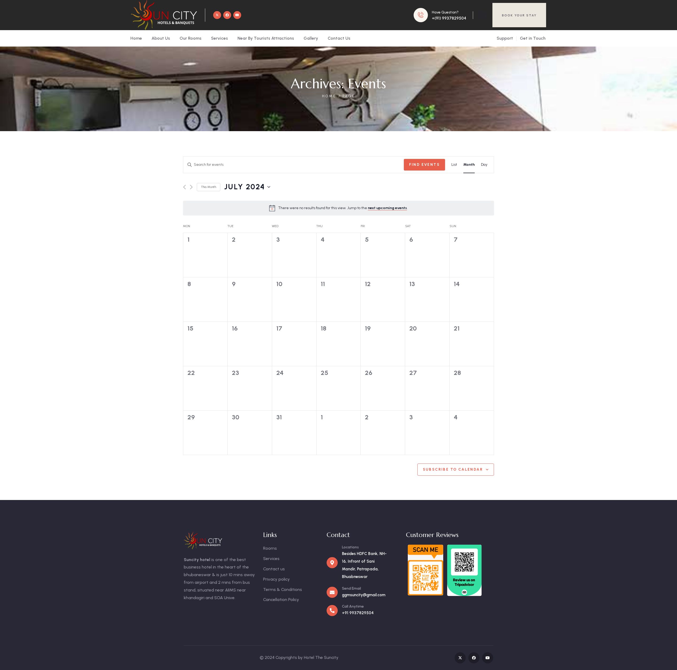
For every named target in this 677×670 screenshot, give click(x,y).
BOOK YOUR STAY (519, 15)
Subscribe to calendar (453, 469)
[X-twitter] (217, 15)
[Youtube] (237, 15)
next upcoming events (387, 208)
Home (329, 96)
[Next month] (191, 187)
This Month (208, 187)
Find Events (424, 164)
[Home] (164, 15)
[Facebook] (227, 15)
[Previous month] (184, 187)
